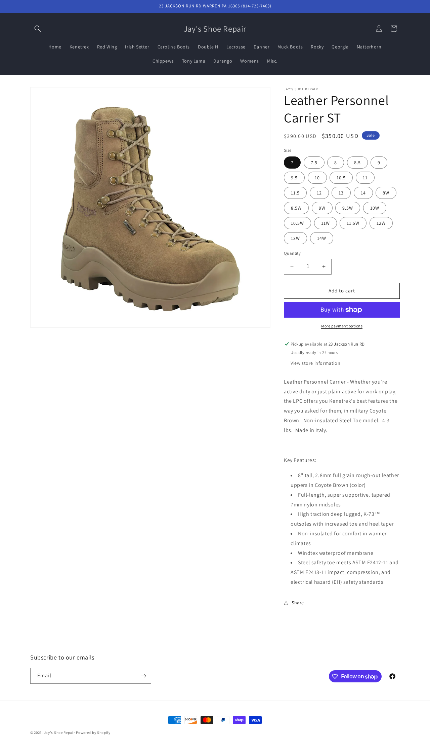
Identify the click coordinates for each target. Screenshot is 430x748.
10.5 (341, 178)
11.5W (353, 223)
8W (386, 193)
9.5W (347, 208)
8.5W (296, 208)
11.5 (295, 193)
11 (365, 178)
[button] (37, 28)
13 (341, 193)
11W (325, 223)
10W (374, 208)
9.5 (294, 178)
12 (319, 193)
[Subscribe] (143, 676)
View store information (315, 363)
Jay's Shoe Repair (59, 732)
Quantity (292, 253)
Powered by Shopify (93, 732)
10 (317, 178)
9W (322, 208)
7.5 (314, 162)
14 (363, 193)
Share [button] (298, 603)
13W (295, 238)
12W (381, 223)
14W (321, 238)
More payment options (341, 325)
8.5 (357, 162)
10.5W (297, 223)
